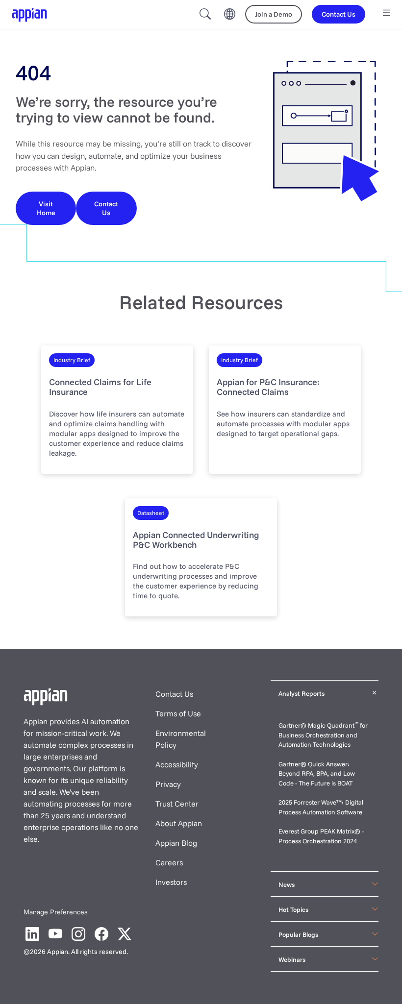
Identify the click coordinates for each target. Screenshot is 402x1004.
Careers (169, 862)
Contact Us (174, 694)
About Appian (178, 823)
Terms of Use (178, 713)
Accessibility (176, 764)
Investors (171, 882)
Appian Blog (176, 843)
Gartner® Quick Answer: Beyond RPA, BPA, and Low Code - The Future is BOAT (316, 773)
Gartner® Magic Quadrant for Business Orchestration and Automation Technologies (323, 734)
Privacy (168, 784)
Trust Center (177, 803)
